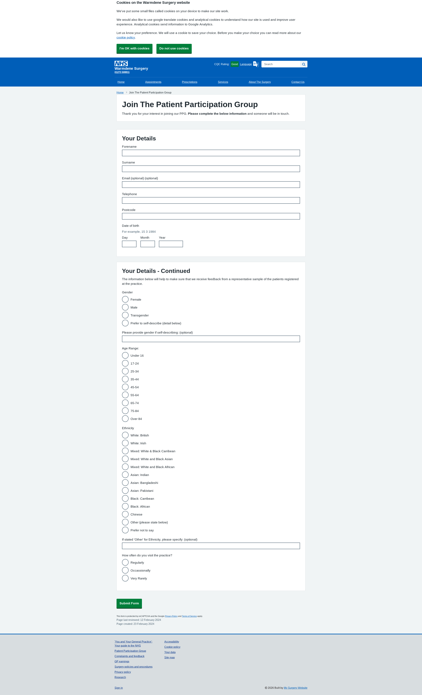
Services (223, 82)
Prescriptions (189, 82)
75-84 (135, 411)
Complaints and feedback (129, 656)
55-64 (135, 395)
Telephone (129, 194)
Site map (169, 657)
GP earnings (122, 661)
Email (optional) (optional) (140, 178)
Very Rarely (139, 578)
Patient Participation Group (130, 651)
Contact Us (297, 82)
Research (120, 677)
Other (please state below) (149, 522)
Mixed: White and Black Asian (152, 459)
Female (136, 299)
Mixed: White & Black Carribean (153, 451)
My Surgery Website (295, 687)
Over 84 (136, 418)
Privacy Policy (171, 616)
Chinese (136, 514)
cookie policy (126, 37)
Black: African (140, 506)
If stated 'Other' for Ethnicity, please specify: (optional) (159, 539)
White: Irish (138, 443)
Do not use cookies (174, 48)
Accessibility (171, 641)
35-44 (135, 379)
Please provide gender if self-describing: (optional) (157, 332)
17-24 (135, 363)
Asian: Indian (140, 474)
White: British (140, 435)
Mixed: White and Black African (153, 467)
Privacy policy (123, 672)
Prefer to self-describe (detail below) (156, 323)
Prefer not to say (142, 530)
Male (134, 307)
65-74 (135, 403)
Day (125, 237)
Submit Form (129, 603)
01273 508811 (122, 72)
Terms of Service (189, 616)
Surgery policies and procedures (133, 666)
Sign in (119, 687)
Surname (128, 162)
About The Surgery (260, 82)
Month (144, 237)
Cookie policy (172, 647)
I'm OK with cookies (135, 48)
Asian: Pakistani (142, 490)
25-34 (135, 371)
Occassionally (141, 570)
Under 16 (137, 355)
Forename (129, 146)
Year (162, 237)
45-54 (135, 387)
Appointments (153, 82)
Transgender (140, 315)
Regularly (137, 562)
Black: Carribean (142, 498)
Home (121, 82)
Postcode (129, 209)
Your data (170, 652)
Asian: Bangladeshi (144, 482)
